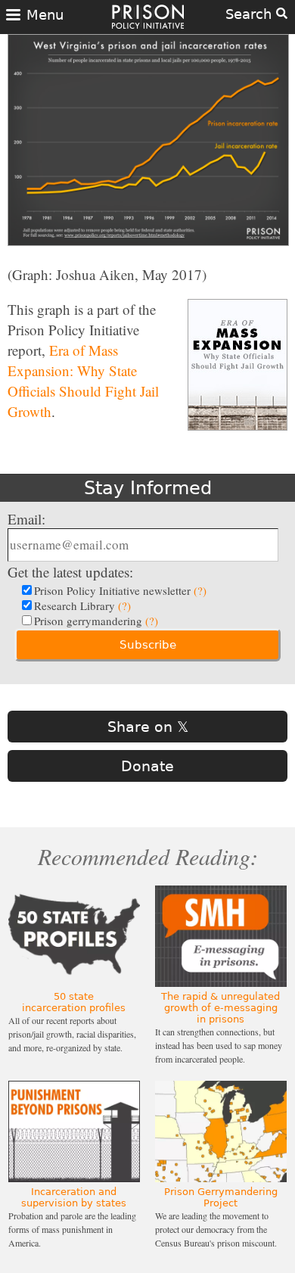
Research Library (82, 605)
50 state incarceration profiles (74, 1002)
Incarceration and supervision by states (73, 1197)
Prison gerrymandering (96, 620)
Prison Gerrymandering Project (221, 1197)
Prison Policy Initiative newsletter (120, 590)
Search (250, 14)
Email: (26, 518)
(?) (200, 590)
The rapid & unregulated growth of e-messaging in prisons (220, 1008)
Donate (147, 766)
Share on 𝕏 (147, 726)
